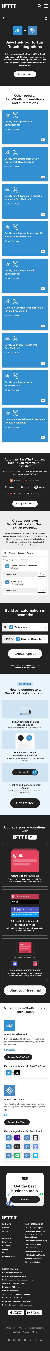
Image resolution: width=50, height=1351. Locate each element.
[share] (46, 18)
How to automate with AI (12, 1273)
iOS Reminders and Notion (35, 1251)
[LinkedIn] (14, 1340)
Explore (6, 1224)
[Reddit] (41, 1340)
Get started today (25, 74)
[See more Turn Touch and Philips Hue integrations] (13, 1147)
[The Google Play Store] (34, 1313)
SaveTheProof (18, 42)
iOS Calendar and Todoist (35, 1255)
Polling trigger (18, 584)
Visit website (9, 1050)
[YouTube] (25, 1340)
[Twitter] (30, 1340)
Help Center (7, 1242)
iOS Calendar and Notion (35, 1231)
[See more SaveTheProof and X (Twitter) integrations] (13, 1073)
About (34, 1332)
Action (16, 568)
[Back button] (4, 18)
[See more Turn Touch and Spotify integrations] (13, 1156)
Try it (42, 574)
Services (5, 1228)
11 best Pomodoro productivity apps (16, 1294)
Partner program (36, 1328)
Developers (11, 1328)
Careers (22, 1328)
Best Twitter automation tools (14, 1276)
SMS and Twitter (31, 1248)
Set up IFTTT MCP (25, 504)
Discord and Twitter (32, 1262)
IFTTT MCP (6, 1238)
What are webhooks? (10, 1291)
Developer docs (8, 1256)
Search (5, 1249)
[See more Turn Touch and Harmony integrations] (31, 1138)
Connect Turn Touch (17, 1122)
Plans (4, 1253)
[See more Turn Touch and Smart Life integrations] (31, 1147)
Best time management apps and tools (17, 1280)
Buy (6, 1115)
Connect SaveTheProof (18, 1057)
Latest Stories (10, 1269)
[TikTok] (35, 1340)
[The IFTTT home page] (9, 6)
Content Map (7, 1245)
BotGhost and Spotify (33, 1244)
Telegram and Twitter (33, 1259)
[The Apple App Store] (16, 1312)
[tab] (4, 553)
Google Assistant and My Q (36, 1241)
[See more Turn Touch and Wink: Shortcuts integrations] (31, 1156)
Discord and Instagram (34, 1228)
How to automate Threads (12, 1298)
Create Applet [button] (25, 654)
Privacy (25, 1332)
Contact (16, 1332)
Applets (5, 1235)
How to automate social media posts (16, 1301)
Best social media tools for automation (17, 1305)
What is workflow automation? (14, 1283)
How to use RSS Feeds (11, 1287)
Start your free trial (25, 990)
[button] (46, 6)
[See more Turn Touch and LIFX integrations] (13, 1138)
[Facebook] (9, 1340)
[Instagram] (19, 1340)
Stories (5, 1231)
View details (11, 574)
